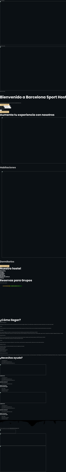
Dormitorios (7, 261)
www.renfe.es (49, 328)
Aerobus (13, 332)
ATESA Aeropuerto (3, 347)
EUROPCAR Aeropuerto (4, 349)
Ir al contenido (2, 0)
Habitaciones (8, 167)
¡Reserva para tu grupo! (3, 282)
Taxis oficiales (17, 342)
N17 (1, 337)
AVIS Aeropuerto (2, 348)
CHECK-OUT (2, 107)
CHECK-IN (2, 106)
